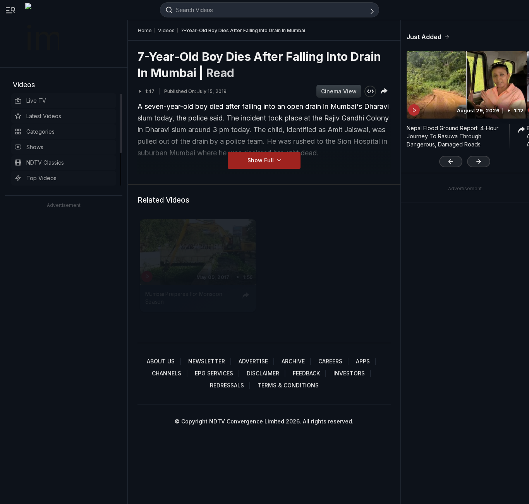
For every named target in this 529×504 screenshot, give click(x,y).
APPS (363, 361)
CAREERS (330, 361)
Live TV (36, 100)
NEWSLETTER (206, 361)
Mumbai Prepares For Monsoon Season (183, 297)
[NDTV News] (43, 33)
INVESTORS (349, 373)
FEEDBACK (306, 373)
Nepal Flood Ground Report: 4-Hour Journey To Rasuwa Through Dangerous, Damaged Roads (452, 136)
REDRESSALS (227, 385)
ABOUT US (161, 361)
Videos (24, 85)
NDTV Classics (45, 162)
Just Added (424, 37)
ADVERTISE (253, 361)
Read (220, 73)
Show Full (261, 160)
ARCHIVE (293, 361)
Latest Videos (43, 116)
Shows (34, 147)
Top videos (41, 178)
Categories (40, 131)
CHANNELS (166, 373)
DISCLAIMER (263, 373)
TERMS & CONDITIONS (288, 385)
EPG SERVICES (214, 373)
